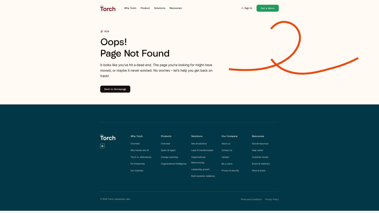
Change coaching (169, 157)
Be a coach (227, 163)
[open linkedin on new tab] (102, 147)
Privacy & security (230, 170)
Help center (257, 150)
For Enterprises (138, 163)
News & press (258, 170)
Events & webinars (261, 163)
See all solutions (199, 143)
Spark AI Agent (168, 150)
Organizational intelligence (174, 163)
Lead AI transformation (202, 150)
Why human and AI (140, 150)
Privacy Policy (272, 199)
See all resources (260, 143)
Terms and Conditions (251, 199)
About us (226, 143)
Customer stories (260, 157)
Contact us (227, 150)
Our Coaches (137, 170)
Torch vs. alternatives (141, 157)
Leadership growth (200, 169)
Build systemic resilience (203, 176)
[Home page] (107, 8)
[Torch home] (107, 137)
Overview (135, 143)
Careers (225, 157)
